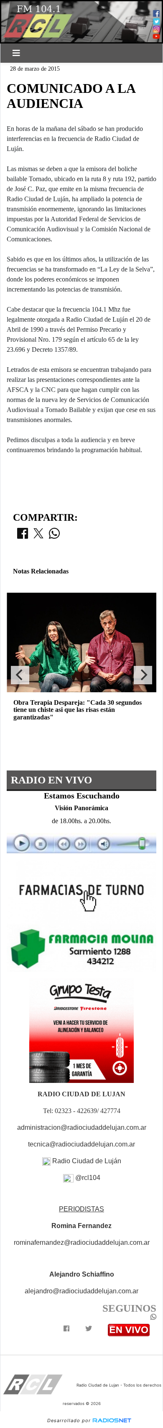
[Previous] (20, 675)
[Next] (143, 675)
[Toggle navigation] (16, 53)
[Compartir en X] (38, 536)
